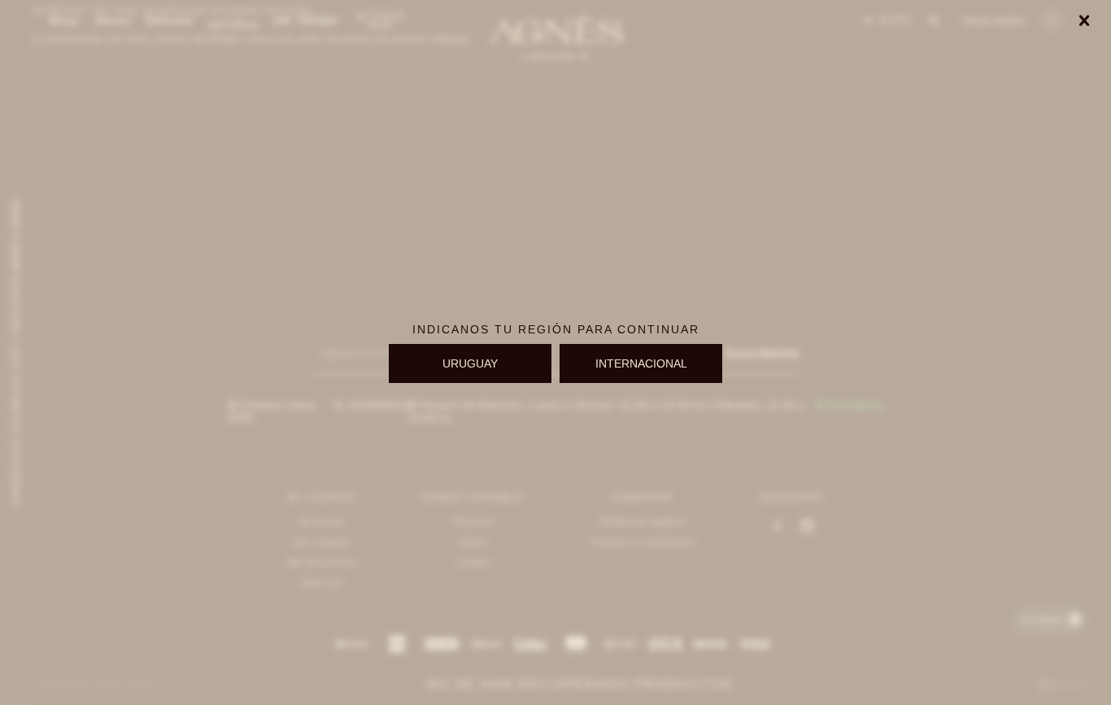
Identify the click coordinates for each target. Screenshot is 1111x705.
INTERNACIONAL (641, 363)
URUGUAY (470, 363)
